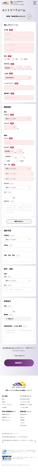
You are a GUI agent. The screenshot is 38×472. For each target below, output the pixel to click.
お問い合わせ (23, 425)
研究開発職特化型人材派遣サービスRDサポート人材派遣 (17, 441)
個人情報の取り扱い (9, 348)
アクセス (22, 422)
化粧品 (3, 401)
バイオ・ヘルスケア (7, 404)
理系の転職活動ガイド (9, 411)
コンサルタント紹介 (25, 401)
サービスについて (25, 396)
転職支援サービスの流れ (26, 404)
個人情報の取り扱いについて (10, 433)
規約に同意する (20, 355)
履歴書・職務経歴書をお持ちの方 (15, 16)
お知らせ (22, 417)
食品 (3, 399)
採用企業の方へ (24, 414)
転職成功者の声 (6, 414)
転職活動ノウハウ (6, 417)
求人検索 (5, 396)
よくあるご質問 (24, 407)
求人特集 (4, 407)
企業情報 (22, 420)
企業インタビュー (6, 420)
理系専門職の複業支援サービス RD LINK (13, 437)
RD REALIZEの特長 (25, 399)
